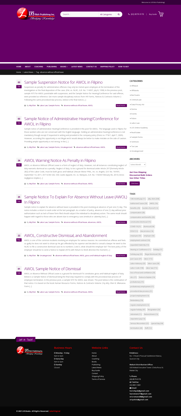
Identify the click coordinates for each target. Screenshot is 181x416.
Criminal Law (136, 99)
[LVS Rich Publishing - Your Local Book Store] (35, 14)
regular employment (139, 305)
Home (18, 66)
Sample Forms (54, 105)
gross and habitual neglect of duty (98, 255)
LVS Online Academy (139, 127)
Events (134, 114)
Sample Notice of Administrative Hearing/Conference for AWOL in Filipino (71, 121)
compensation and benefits (142, 217)
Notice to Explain (147, 277)
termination (136, 328)
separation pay (137, 319)
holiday (157, 249)
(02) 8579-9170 (135, 379)
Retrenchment (151, 314)
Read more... (121, 105)
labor (148, 259)
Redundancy (136, 300)
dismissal (149, 226)
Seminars (135, 142)
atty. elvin (153, 199)
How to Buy (123, 66)
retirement (136, 314)
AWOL (90, 105)
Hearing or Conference (140, 249)
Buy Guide (153, 14)
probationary (137, 282)
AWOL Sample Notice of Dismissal (52, 268)
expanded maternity (139, 245)
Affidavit (134, 86)
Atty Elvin (32, 105)
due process (146, 231)
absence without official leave (75, 105)
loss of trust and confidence (142, 273)
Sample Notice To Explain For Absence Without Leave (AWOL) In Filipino (75, 199)
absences (92, 222)
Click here (134, 183)
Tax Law (134, 146)
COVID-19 (135, 226)
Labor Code (137, 268)
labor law (151, 268)
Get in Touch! (26, 339)
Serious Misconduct (139, 323)
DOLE (134, 231)
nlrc (133, 277)
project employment (139, 296)
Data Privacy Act (137, 104)
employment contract (140, 240)
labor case (153, 263)
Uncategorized (66, 147)
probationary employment (142, 286)
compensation (137, 212)
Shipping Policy (107, 66)
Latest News (76, 66)
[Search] (119, 14)
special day (157, 323)
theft (148, 328)
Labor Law (44, 105)
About (28, 66)
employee (135, 236)
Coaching (38, 66)
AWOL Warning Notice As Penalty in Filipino (60, 160)
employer (149, 236)
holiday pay (136, 254)
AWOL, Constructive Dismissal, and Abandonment (65, 235)
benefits (135, 208)
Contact (95, 373)
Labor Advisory (137, 263)
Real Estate (135, 132)
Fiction (133, 118)
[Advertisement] (90, 43)
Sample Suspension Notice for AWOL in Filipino (63, 82)
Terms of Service (98, 379)
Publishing (52, 66)
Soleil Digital (54, 411)
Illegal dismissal (153, 254)
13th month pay (137, 199)
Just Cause (136, 259)
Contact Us (91, 66)
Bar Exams (135, 95)
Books (63, 66)
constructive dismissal (140, 222)
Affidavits (135, 90)
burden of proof (150, 208)
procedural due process (141, 291)
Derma (134, 109)
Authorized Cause (138, 203)
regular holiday (137, 309)
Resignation (154, 309)
